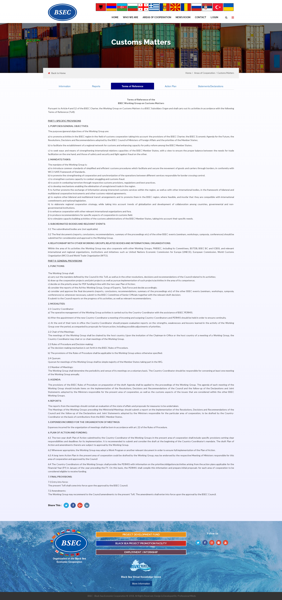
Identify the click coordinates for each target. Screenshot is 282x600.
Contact (200, 17)
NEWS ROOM (183, 17)
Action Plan (170, 86)
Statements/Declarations (210, 86)
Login (214, 17)
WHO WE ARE (130, 17)
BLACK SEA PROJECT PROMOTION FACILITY (141, 543)
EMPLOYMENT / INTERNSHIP (141, 552)
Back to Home (58, 73)
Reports (96, 86)
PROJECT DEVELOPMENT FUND (141, 534)
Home (115, 17)
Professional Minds (187, 596)
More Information (141, 583)
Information (64, 86)
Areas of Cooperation (157, 17)
